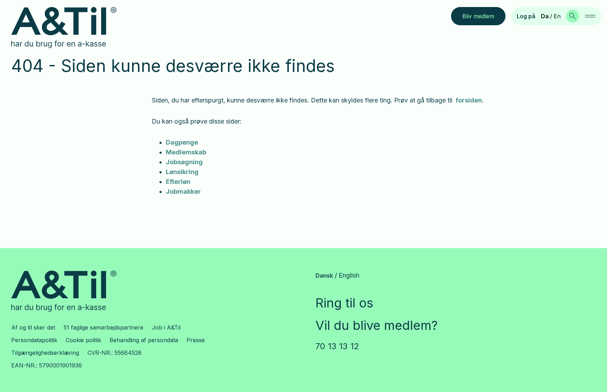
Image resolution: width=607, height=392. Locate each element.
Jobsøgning (184, 162)
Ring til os (344, 303)
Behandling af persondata (144, 340)
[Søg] (572, 16)
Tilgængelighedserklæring (45, 352)
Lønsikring (182, 171)
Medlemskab (186, 152)
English (349, 275)
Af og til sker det (33, 327)
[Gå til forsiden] (69, 27)
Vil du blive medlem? (376, 325)
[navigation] (590, 16)
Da (545, 16)
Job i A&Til (166, 327)
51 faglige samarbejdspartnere (103, 327)
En (557, 16)
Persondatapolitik (34, 340)
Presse (196, 340)
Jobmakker (183, 191)
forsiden (469, 100)
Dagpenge (182, 142)
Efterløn (178, 181)
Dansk (324, 275)
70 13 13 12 (337, 346)
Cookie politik (83, 340)
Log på (526, 16)
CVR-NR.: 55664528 (114, 352)
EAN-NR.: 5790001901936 (46, 365)
